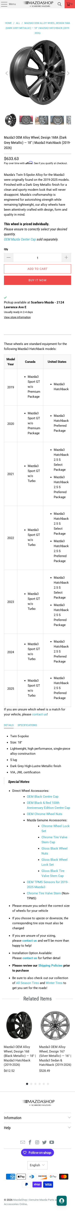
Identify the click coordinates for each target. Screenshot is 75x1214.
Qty (6, 249)
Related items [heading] (37, 999)
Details (9, 725)
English (35, 1165)
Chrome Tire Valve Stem (44, 893)
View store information (17, 317)
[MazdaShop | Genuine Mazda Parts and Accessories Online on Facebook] (30, 1143)
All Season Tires (27, 983)
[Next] (68, 73)
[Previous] (7, 73)
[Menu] (2, 4)
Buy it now (37, 280)
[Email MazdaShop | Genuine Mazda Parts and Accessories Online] (23, 1143)
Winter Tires (54, 983)
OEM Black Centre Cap (42, 796)
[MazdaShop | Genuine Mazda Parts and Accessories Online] (37, 4)
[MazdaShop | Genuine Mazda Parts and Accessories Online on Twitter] (44, 1143)
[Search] (60, 4)
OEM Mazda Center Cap (20, 239)
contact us (39, 714)
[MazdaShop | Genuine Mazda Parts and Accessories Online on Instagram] (37, 1143)
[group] (20, 1041)
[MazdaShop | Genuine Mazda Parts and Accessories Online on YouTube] (52, 1143)
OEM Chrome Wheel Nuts (44, 814)
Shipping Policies (50, 965)
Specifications (27, 725)
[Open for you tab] (62, 1201)
